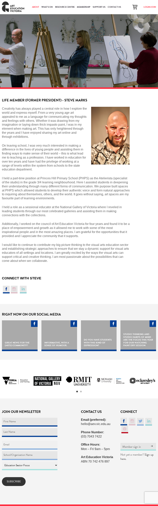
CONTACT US (114, 7)
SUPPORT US (99, 7)
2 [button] (81, 392)
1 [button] (77, 392)
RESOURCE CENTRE (65, 7)
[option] (16, 381)
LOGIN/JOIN (150, 7)
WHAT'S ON (47, 7)
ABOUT (35, 7)
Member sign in (131, 446)
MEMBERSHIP (83, 7)
